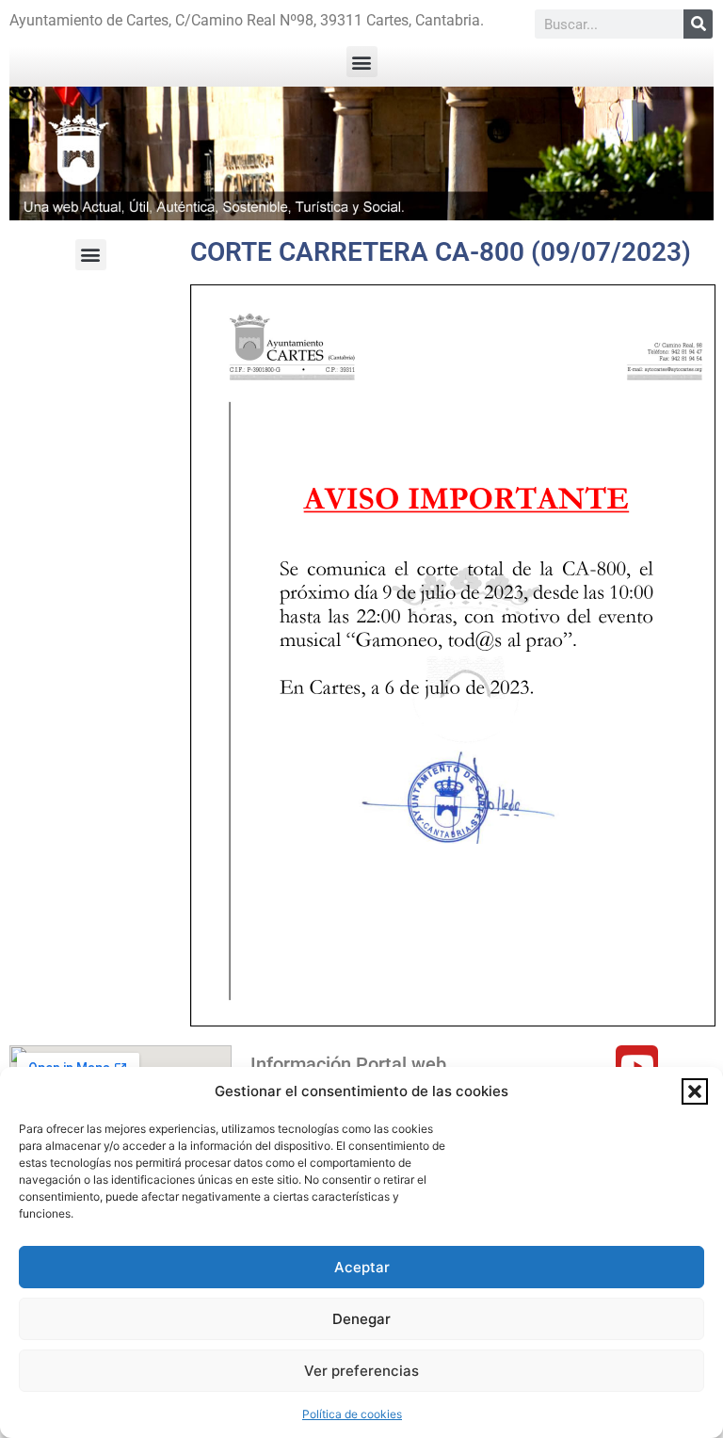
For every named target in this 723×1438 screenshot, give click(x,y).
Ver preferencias (361, 1371)
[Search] (698, 24)
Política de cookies (352, 1414)
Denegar (361, 1319)
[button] (694, 1091)
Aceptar (362, 1267)
